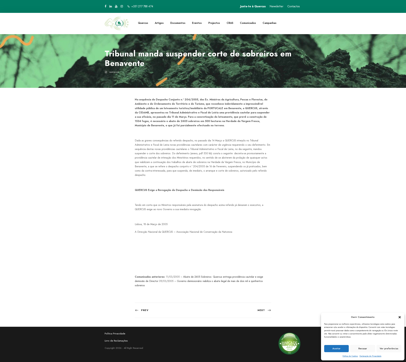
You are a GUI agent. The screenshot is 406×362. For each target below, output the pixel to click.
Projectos (214, 23)
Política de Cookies (350, 356)
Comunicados (248, 23)
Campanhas (269, 23)
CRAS (230, 23)
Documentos (177, 23)
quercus (114, 72)
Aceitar (336, 348)
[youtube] (116, 6)
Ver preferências (389, 348)
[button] (399, 317)
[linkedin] (110, 6)
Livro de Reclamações (116, 340)
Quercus (143, 23)
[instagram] (122, 6)
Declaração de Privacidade (370, 356)
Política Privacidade (115, 333)
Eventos (197, 23)
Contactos (293, 6)
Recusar (362, 348)
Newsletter (276, 6)
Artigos (159, 23)
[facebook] (105, 6)
